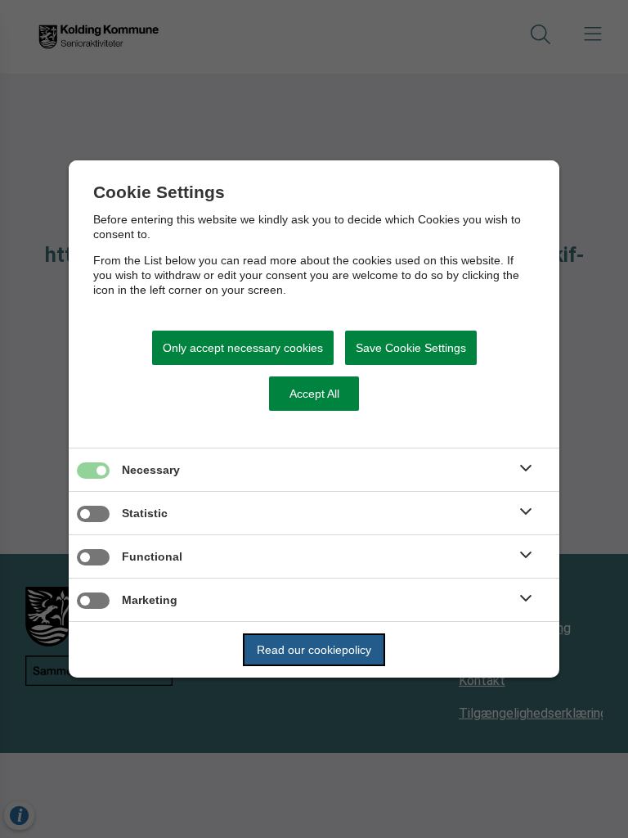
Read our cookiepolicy (314, 649)
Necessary (151, 469)
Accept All (314, 393)
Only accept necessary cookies (243, 347)
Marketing (149, 599)
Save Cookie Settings (411, 347)
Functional (152, 556)
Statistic (145, 513)
